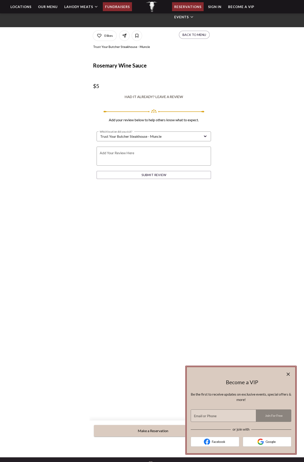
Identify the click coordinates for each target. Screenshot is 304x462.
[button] (81, 6)
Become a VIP (241, 7)
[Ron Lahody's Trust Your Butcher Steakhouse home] (152, 6)
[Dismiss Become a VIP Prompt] (288, 374)
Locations (20, 7)
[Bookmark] (137, 36)
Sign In (214, 7)
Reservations (187, 7)
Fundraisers (117, 7)
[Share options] (124, 36)
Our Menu (48, 7)
